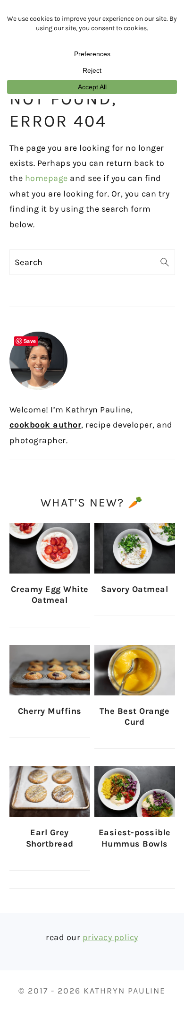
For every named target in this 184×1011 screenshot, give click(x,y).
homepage (46, 178)
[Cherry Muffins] (49, 670)
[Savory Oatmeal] (134, 548)
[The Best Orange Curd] (134, 670)
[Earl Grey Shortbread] (49, 791)
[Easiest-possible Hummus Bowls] (134, 791)
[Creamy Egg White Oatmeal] (49, 548)
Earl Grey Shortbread (50, 837)
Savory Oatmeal (134, 589)
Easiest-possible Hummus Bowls (135, 837)
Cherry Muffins (50, 711)
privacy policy (110, 937)
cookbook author (45, 425)
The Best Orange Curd (135, 716)
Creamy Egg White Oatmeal (50, 594)
